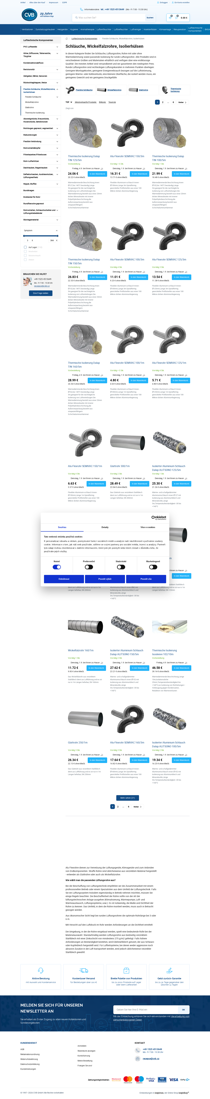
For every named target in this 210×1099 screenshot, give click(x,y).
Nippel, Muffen (30, 184)
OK (183, 1010)
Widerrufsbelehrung (29, 1059)
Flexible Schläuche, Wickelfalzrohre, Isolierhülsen (39, 90)
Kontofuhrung (84, 1055)
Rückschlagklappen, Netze (35, 82)
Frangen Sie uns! (85, 1065)
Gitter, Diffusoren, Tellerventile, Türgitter (37, 55)
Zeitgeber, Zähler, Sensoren (35, 76)
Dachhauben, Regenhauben (35, 167)
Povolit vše (146, 579)
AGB (22, 1049)
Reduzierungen (30, 135)
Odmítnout (64, 579)
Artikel (22, 2)
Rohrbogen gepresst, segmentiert (38, 128)
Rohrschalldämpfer (31, 148)
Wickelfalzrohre (32, 102)
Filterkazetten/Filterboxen (35, 154)
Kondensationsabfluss (33, 63)
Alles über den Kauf (37, 2)
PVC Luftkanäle (30, 46)
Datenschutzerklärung (30, 1064)
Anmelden (82, 1046)
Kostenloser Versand (83, 978)
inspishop (184, 1092)
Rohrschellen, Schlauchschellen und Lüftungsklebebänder (39, 211)
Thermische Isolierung (35, 112)
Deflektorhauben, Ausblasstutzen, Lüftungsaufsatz (38, 176)
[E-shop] (66, 38)
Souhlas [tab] (62, 527)
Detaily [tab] (105, 527)
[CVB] (37, 14)
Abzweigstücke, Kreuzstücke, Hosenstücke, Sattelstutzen (36, 120)
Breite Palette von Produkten (126, 978)
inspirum (159, 1092)
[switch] (89, 567)
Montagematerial (31, 219)
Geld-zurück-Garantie (169, 978)
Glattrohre (29, 107)
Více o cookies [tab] (148, 527)
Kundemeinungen (28, 1069)
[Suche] (76, 17)
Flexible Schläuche (33, 97)
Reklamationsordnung (30, 1054)
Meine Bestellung (85, 1060)
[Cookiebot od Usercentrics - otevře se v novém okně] (153, 518)
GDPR (64, 2)
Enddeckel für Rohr (31, 197)
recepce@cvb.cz (42, 285)
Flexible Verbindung (32, 141)
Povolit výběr (105, 579)
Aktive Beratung (41, 978)
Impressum (53, 2)
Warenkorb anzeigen (86, 1051)
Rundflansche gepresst (33, 203)
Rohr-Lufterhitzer (31, 161)
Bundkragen (28, 190)
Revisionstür (29, 69)
